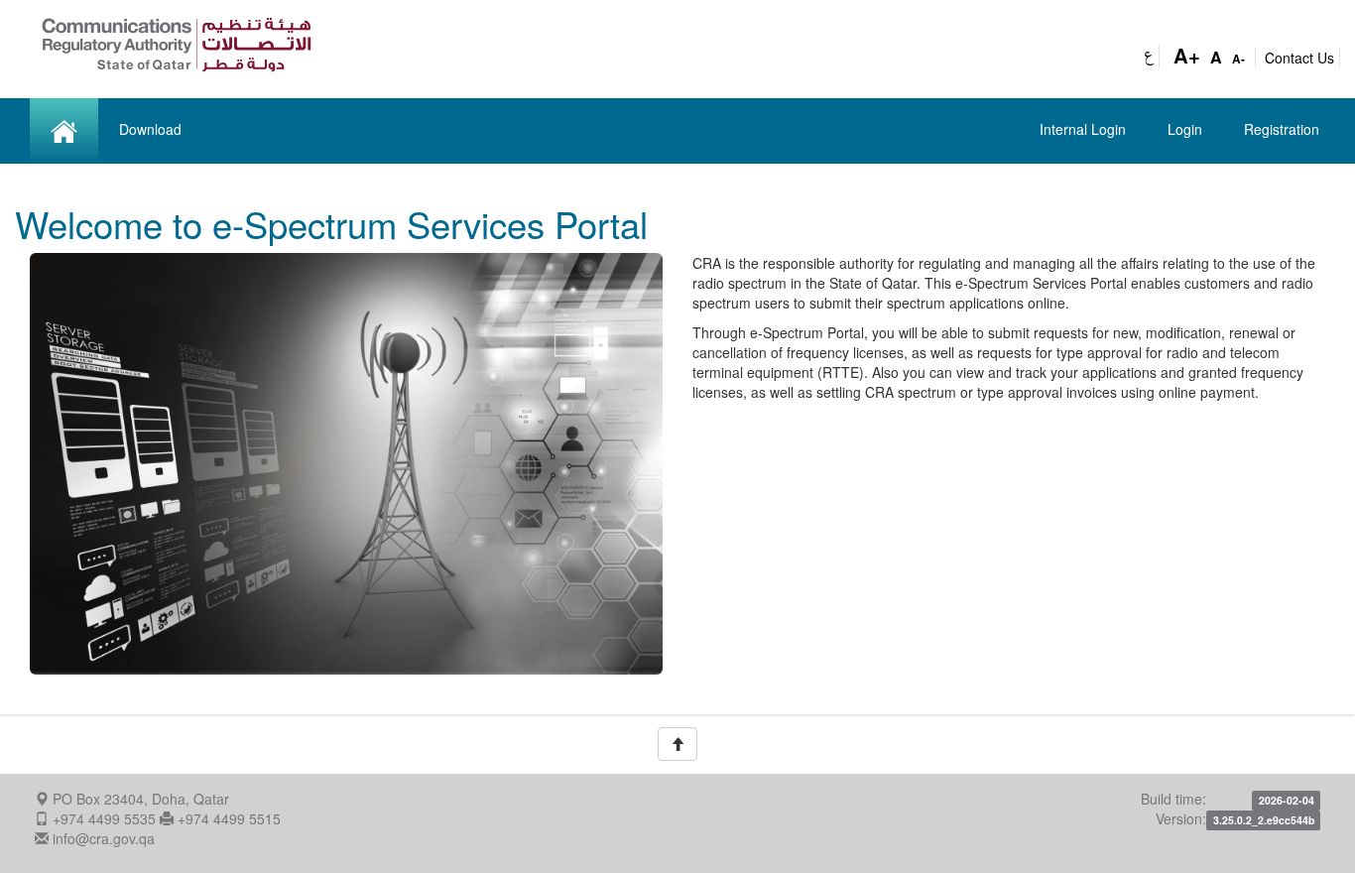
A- (1238, 59)
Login (1185, 129)
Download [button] (150, 129)
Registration (1281, 129)
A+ (1186, 55)
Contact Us (1299, 57)
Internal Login (1083, 129)
